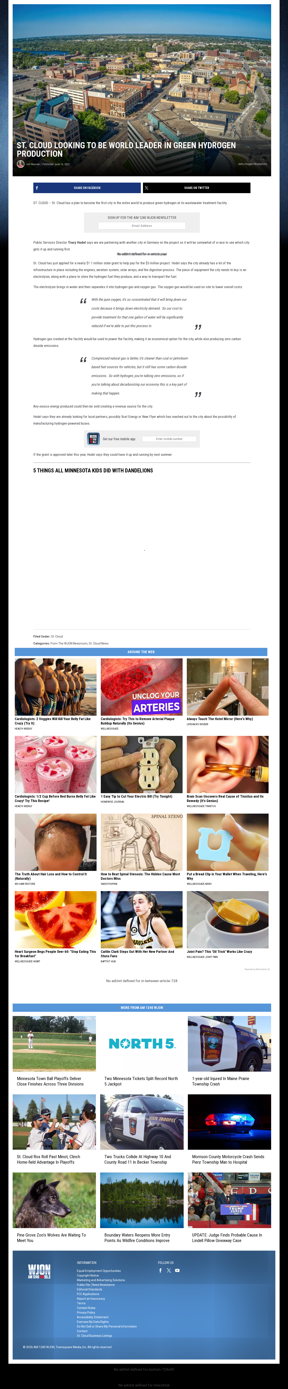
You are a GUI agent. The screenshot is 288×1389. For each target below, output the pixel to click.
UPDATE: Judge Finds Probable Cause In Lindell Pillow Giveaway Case (227, 1237)
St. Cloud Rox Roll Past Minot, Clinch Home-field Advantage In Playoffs (48, 1159)
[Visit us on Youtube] (179, 1270)
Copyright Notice (88, 1275)
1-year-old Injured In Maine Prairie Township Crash (220, 1081)
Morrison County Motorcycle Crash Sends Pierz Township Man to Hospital (228, 1159)
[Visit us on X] (170, 1270)
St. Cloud (57, 636)
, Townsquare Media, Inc (70, 1347)
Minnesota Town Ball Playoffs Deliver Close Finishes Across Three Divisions (50, 1081)
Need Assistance (103, 1284)
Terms (81, 1303)
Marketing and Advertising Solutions (101, 1280)
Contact (82, 1331)
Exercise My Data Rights (93, 1321)
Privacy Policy (86, 1312)
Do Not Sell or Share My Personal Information (107, 1326)
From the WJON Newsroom (69, 643)
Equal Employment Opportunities (99, 1271)
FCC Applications (88, 1294)
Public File (83, 1284)
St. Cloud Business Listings (94, 1335)
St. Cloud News (99, 643)
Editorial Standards (89, 1289)
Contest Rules (86, 1308)
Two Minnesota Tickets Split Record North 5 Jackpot (141, 1081)
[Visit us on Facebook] (162, 1270)
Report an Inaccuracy (91, 1298)
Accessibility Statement (93, 1317)
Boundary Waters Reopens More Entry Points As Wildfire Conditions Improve (137, 1237)
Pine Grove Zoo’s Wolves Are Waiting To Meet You (51, 1237)
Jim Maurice (33, 164)
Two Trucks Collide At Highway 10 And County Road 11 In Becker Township (137, 1159)
